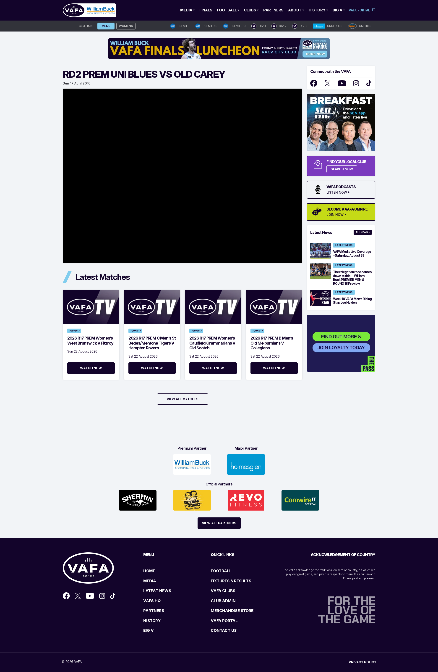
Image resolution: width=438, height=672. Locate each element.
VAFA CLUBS (223, 590)
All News (362, 232)
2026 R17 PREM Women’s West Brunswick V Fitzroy (90, 340)
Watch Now (91, 368)
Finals (205, 10)
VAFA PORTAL (224, 620)
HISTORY (152, 620)
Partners (273, 10)
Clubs (250, 10)
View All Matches (182, 399)
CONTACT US (224, 630)
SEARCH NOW (342, 169)
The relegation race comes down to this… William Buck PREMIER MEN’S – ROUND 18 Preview (352, 277)
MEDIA (149, 581)
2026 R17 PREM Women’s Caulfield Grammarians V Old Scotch (212, 343)
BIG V (148, 630)
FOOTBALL (221, 571)
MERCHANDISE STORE (232, 610)
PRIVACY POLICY (362, 662)
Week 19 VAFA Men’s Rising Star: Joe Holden (352, 301)
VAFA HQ (152, 600)
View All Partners (219, 523)
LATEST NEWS (157, 590)
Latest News (343, 245)
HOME (149, 571)
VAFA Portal (359, 10)
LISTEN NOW (336, 192)
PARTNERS (153, 610)
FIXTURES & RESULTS (231, 581)
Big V (337, 10)
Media (186, 10)
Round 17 (74, 330)
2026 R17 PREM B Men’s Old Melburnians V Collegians (271, 343)
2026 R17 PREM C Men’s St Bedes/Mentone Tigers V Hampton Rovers (152, 343)
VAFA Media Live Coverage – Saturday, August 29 (352, 253)
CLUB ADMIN (223, 600)
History (317, 10)
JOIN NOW (335, 214)
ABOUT (295, 10)
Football (227, 10)
